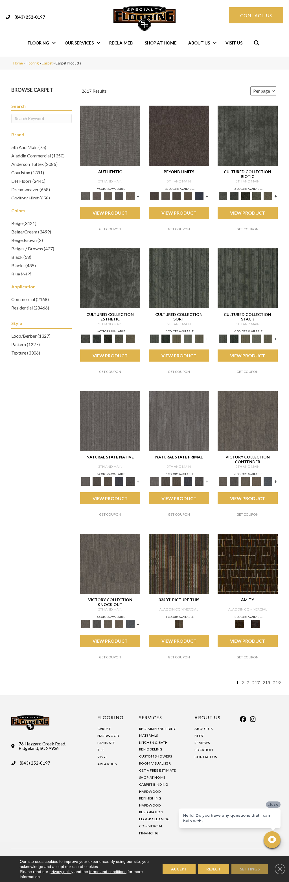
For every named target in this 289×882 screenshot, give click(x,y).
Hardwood (108, 736)
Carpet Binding (153, 784)
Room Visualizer (155, 763)
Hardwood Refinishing (150, 794)
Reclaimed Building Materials (158, 732)
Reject (213, 869)
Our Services (79, 42)
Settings (250, 869)
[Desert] (165, 195)
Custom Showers (155, 756)
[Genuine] (108, 195)
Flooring (38, 42)
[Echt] (97, 195)
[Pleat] (188, 338)
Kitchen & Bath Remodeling (153, 745)
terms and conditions (107, 871)
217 (256, 682)
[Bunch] (165, 338)
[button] (54, 43)
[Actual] (110, 135)
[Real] (130, 195)
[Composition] (257, 195)
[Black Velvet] (255, 624)
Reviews (202, 743)
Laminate (106, 743)
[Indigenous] (108, 481)
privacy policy (61, 871)
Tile (100, 750)
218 (266, 682)
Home (18, 63)
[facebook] (243, 719)
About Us (199, 42)
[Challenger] (248, 420)
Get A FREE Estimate (157, 770)
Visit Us (233, 42)
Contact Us (205, 757)
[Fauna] (188, 195)
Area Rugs (107, 764)
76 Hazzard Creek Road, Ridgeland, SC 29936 (42, 745)
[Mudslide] (179, 563)
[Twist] (199, 338)
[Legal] (119, 195)
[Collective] (245, 195)
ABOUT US (207, 717)
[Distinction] (268, 195)
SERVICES (150, 717)
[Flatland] (199, 195)
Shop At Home (161, 42)
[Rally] (257, 481)
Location (203, 750)
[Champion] (234, 481)
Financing (149, 833)
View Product (110, 212)
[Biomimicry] (248, 135)
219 (277, 682)
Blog (199, 736)
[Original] (130, 481)
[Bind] (179, 278)
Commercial (151, 826)
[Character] (234, 195)
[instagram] (253, 719)
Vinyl (102, 757)
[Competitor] (245, 481)
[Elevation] (176, 195)
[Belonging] (110, 420)
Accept (179, 869)
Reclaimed (121, 42)
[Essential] (97, 481)
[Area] (179, 135)
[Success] (268, 481)
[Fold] (176, 338)
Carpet (46, 63)
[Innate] (119, 481)
